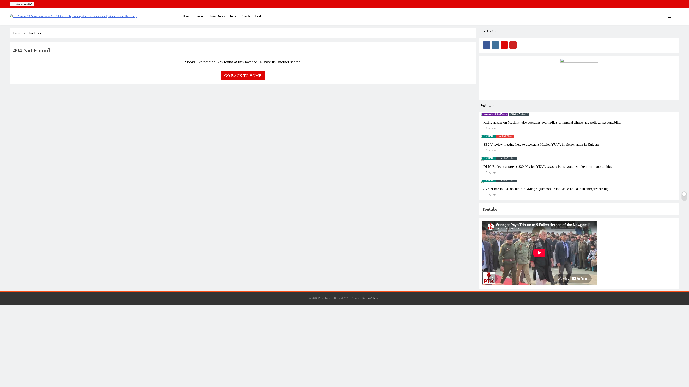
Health (259, 16)
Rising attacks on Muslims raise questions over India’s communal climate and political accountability (552, 122)
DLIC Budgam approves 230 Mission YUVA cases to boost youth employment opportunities (547, 166)
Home (186, 16)
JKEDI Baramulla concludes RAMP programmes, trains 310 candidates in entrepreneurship (546, 189)
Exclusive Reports (495, 114)
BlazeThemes (372, 298)
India (233, 16)
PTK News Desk (519, 114)
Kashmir (489, 136)
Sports (246, 16)
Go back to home (242, 75)
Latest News (217, 16)
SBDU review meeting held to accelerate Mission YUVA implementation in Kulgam (541, 144)
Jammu (199, 16)
